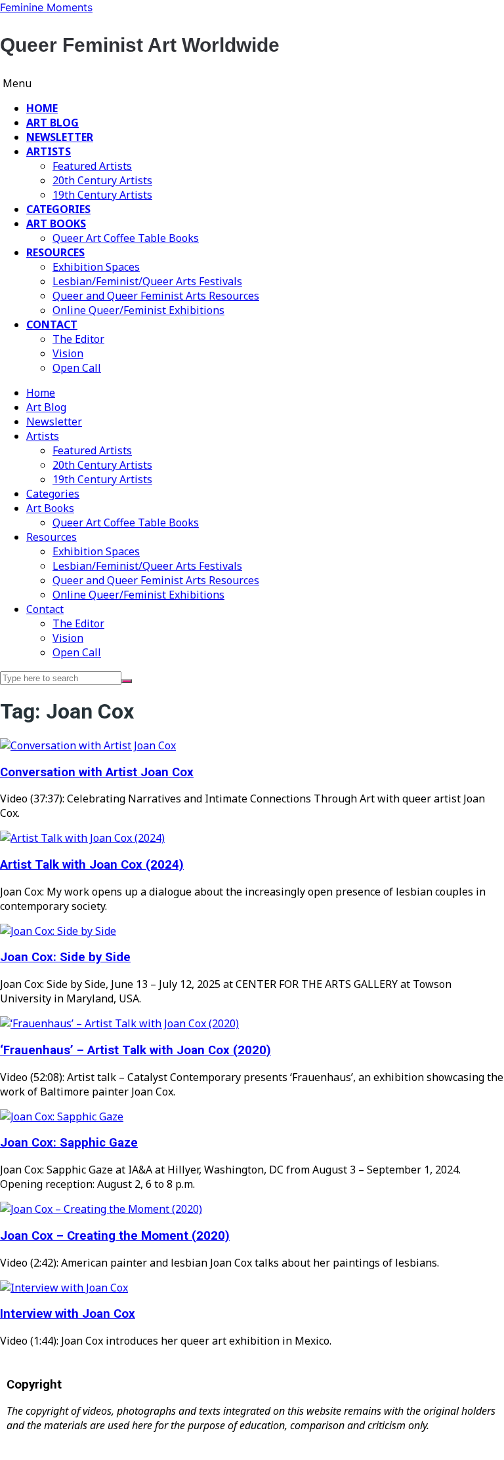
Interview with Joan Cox (67, 1314)
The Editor (78, 339)
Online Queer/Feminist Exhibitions (138, 310)
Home (42, 108)
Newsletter (59, 137)
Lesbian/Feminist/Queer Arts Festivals (147, 281)
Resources (55, 252)
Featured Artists (92, 166)
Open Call (76, 368)
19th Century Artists (102, 194)
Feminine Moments (46, 7)
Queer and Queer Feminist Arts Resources (155, 295)
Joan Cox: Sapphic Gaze (69, 1142)
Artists (48, 151)
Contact (51, 324)
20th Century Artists (102, 180)
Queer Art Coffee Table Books (125, 238)
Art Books (56, 223)
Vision (67, 353)
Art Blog (52, 122)
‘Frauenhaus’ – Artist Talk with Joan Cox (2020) (135, 1050)
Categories (58, 209)
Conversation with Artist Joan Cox (97, 772)
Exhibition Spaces (96, 267)
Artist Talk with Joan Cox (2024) (92, 865)
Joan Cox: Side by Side (65, 957)
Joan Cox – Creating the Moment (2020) (115, 1236)
